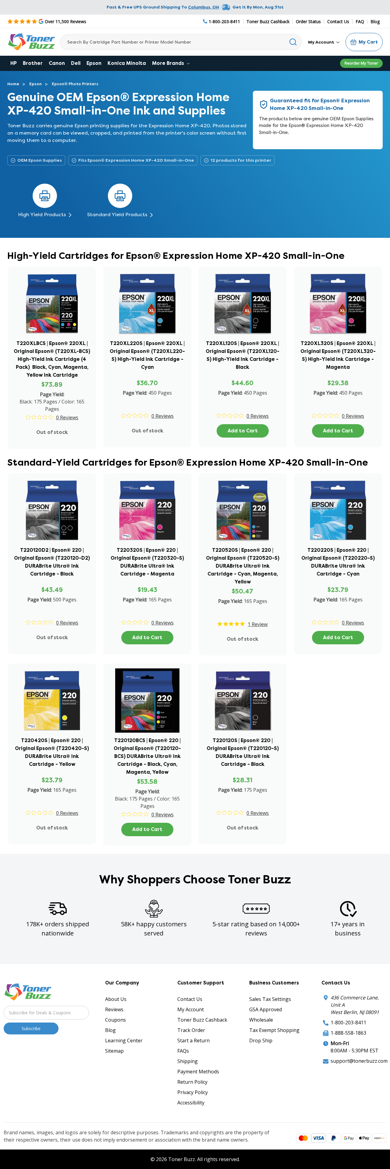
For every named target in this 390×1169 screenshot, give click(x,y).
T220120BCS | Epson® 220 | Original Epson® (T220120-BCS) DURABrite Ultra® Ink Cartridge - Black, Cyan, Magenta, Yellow (147, 756)
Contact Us (338, 21)
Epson (94, 63)
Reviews (114, 1009)
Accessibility (190, 1102)
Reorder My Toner (361, 63)
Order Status (308, 21)
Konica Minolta (127, 63)
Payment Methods (198, 1071)
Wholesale (261, 1019)
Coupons (115, 1019)
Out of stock (52, 432)
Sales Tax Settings (270, 999)
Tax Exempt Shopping (274, 1030)
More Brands (168, 63)
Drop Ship (260, 1040)
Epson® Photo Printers (75, 83)
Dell (75, 63)
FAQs (183, 1051)
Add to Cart (243, 431)
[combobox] (181, 42)
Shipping (187, 1061)
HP (13, 63)
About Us (115, 999)
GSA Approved (265, 1009)
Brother (33, 63)
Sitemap (114, 1051)
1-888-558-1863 (348, 1033)
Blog (375, 21)
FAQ (360, 21)
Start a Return (193, 1040)
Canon (57, 63)
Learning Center (124, 1040)
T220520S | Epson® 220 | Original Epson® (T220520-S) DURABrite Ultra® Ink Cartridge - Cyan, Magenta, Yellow (242, 566)
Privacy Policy (192, 1092)
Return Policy (192, 1082)
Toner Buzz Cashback (267, 21)
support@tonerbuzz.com (359, 1061)
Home (13, 83)
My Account (321, 42)
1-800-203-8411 (348, 1022)
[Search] (293, 42)
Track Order (191, 1030)
